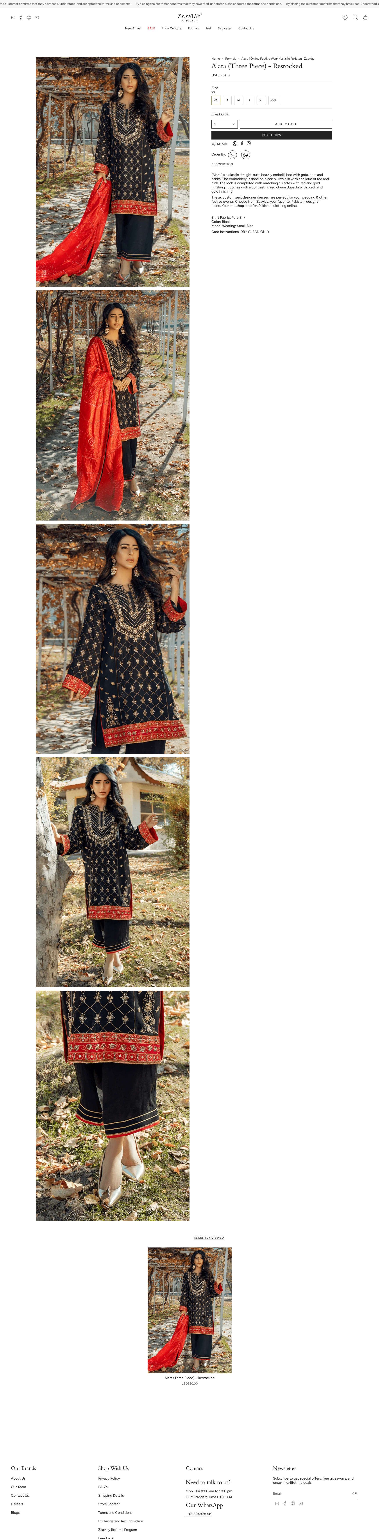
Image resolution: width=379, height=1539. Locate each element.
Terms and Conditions (115, 1512)
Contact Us (20, 1495)
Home (215, 59)
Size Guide (220, 114)
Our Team (18, 1487)
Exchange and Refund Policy (120, 1521)
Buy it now (271, 135)
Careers (17, 1504)
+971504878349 (199, 1514)
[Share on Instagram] (248, 143)
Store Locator (109, 1504)
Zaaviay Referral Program (117, 1530)
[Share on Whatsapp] (235, 144)
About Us (18, 1478)
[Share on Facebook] (242, 143)
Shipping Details (111, 1495)
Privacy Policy (109, 1478)
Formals (230, 59)
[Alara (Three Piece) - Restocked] (190, 1310)
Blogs (15, 1512)
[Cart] (365, 17)
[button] (171, 28)
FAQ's (102, 1487)
